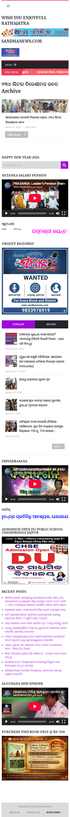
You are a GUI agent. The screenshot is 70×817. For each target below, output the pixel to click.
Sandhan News (44, 806)
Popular (18, 324)
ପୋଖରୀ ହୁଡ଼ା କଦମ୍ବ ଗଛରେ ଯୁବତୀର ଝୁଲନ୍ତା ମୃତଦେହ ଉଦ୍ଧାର (39, 402)
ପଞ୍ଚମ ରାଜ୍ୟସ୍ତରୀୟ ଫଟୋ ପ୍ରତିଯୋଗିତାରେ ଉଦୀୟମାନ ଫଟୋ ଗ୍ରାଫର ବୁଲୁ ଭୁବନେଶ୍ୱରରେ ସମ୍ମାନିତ (35, 638)
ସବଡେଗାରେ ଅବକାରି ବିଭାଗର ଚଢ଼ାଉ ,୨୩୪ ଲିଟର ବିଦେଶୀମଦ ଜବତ (33, 119)
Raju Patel (31, 127)
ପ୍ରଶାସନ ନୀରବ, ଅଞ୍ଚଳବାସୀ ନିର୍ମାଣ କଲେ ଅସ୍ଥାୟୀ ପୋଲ (35, 609)
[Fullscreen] (63, 213)
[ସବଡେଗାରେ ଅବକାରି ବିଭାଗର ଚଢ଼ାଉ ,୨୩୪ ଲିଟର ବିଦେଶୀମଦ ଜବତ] (35, 106)
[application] (35, 198)
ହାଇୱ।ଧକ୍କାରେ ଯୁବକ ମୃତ (34, 379)
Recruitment (53, 812)
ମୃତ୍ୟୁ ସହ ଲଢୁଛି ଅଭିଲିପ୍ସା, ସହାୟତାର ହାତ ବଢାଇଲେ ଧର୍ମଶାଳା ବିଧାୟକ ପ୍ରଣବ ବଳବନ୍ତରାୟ (41, 361)
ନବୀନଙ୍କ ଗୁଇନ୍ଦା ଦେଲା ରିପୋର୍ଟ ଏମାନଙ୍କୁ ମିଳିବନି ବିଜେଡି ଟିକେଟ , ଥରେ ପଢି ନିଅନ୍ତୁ (41, 338)
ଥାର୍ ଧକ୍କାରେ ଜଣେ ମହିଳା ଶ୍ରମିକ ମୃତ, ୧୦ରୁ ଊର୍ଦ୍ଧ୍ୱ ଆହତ (36, 623)
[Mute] (58, 213)
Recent (51, 324)
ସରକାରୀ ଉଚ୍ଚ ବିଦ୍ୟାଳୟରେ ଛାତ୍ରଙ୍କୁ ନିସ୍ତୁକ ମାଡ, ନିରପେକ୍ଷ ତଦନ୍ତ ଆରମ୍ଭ (32, 663)
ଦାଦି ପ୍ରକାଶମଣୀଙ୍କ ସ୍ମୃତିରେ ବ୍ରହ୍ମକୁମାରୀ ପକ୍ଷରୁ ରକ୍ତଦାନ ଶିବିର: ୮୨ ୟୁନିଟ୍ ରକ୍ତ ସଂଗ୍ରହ (32, 616)
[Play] (6, 213)
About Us (14, 812)
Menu (9, 64)
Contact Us (33, 812)
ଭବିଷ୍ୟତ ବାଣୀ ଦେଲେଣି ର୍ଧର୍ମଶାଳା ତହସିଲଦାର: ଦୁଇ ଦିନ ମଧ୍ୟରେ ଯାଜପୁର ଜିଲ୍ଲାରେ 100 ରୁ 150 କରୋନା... (41, 426)
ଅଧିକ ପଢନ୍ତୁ (14, 134)
